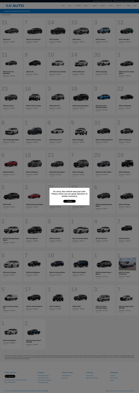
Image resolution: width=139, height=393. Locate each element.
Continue (69, 201)
